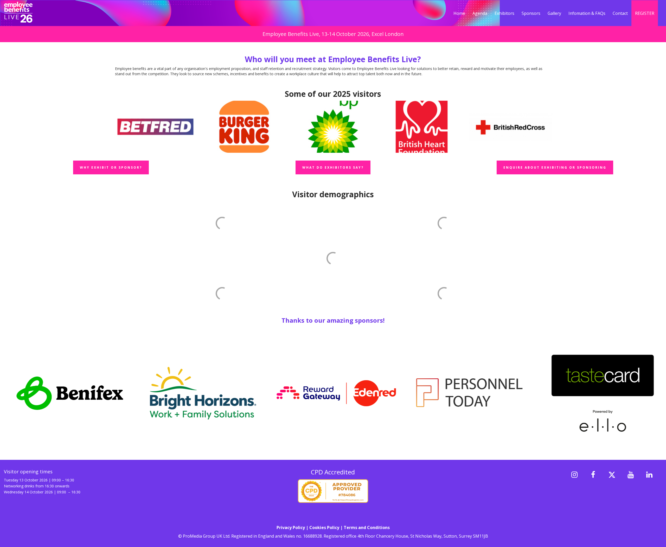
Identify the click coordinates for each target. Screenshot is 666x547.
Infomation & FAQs (586, 13)
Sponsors (531, 13)
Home (459, 13)
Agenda (479, 13)
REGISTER (644, 13)
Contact (620, 13)
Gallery (554, 13)
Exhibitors (504, 13)
